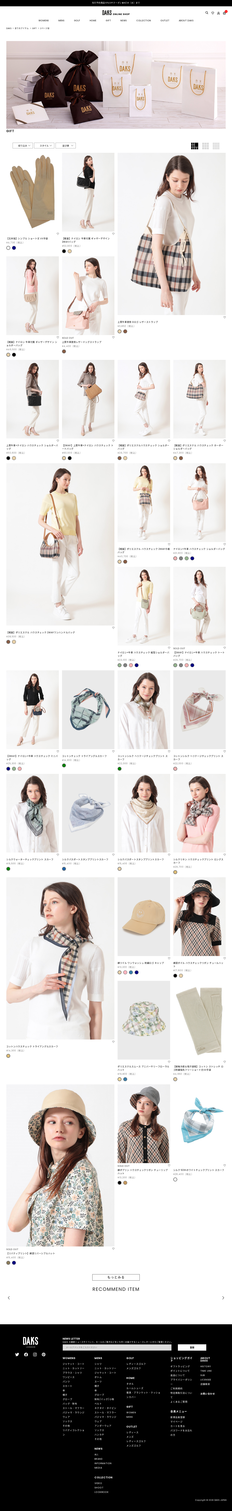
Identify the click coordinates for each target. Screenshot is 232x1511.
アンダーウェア (103, 1425)
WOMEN (131, 1412)
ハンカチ (99, 1434)
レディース (132, 1432)
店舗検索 (205, 1384)
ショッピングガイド (181, 1359)
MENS (61, 20)
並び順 (65, 145)
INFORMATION (103, 1463)
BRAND (99, 1458)
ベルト (98, 1403)
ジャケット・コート (74, 1363)
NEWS (123, 20)
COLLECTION (143, 20)
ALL (96, 1454)
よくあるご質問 (178, 1401)
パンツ (66, 1381)
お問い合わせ (207, 1393)
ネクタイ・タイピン (105, 1408)
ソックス (67, 1421)
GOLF (77, 20)
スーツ (98, 1381)
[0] (224, 13)
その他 (66, 1425)
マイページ (176, 1421)
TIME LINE (206, 1370)
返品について (177, 1375)
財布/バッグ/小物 (104, 1399)
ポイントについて (180, 1370)
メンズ (130, 1436)
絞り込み (22, 145)
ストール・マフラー (74, 1408)
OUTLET (165, 20)
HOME (93, 20)
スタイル (44, 145)
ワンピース (69, 1377)
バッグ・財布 (70, 1403)
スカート (67, 1386)
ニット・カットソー (74, 1368)
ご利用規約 (176, 1388)
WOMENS (44, 20)
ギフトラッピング (180, 1366)
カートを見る (177, 1426)
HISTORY (205, 1366)
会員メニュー (178, 1411)
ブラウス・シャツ (72, 1372)
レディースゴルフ (136, 1363)
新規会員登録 (177, 1417)
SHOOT (99, 1487)
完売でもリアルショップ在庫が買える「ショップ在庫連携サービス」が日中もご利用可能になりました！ (116, 2)
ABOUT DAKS (186, 20)
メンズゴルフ (133, 1368)
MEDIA (98, 1467)
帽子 (65, 1394)
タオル (130, 1383)
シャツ (98, 1363)
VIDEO (98, 1483)
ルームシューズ (134, 1388)
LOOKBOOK (102, 1492)
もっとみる (116, 1277)
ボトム (98, 1377)
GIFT (108, 20)
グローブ (67, 1399)
